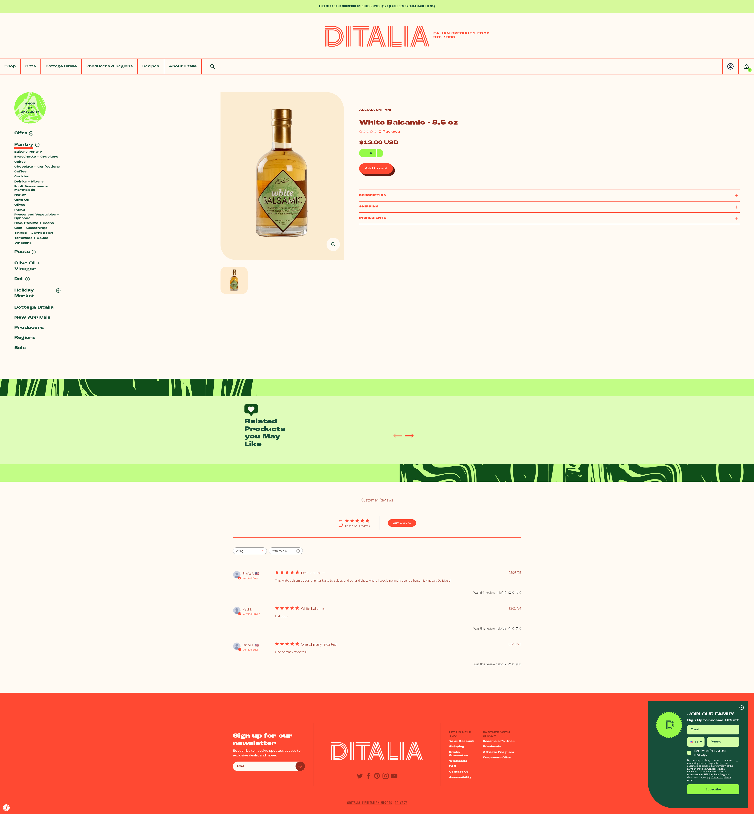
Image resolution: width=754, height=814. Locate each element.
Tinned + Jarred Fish (33, 233)
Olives (19, 205)
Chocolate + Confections (37, 166)
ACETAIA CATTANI (375, 110)
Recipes (150, 66)
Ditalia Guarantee (458, 754)
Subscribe (713, 789)
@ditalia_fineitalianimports (369, 803)
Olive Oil (21, 200)
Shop (10, 66)
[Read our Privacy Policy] (737, 760)
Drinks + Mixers (29, 181)
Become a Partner (499, 741)
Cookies (21, 176)
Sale (20, 348)
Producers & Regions (109, 66)
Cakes (20, 161)
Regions (25, 338)
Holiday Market (24, 293)
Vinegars (22, 243)
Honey (20, 194)
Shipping (456, 746)
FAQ (452, 766)
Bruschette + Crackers (36, 156)
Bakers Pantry (28, 151)
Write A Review (402, 523)
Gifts (30, 66)
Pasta (19, 209)
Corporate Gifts (497, 757)
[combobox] (250, 550)
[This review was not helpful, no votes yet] (517, 592)
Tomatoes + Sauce (31, 238)
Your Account (461, 741)
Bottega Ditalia (61, 66)
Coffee (20, 171)
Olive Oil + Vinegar (27, 266)
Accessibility (460, 777)
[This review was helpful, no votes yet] (510, 592)
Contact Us (459, 771)
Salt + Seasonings (30, 228)
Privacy (401, 803)
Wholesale (458, 761)
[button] (746, 66)
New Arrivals (32, 317)
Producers (29, 327)
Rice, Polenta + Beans (34, 223)
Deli (19, 279)
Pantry (23, 144)
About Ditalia (183, 66)
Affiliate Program (498, 752)
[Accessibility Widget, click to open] (6, 807)
